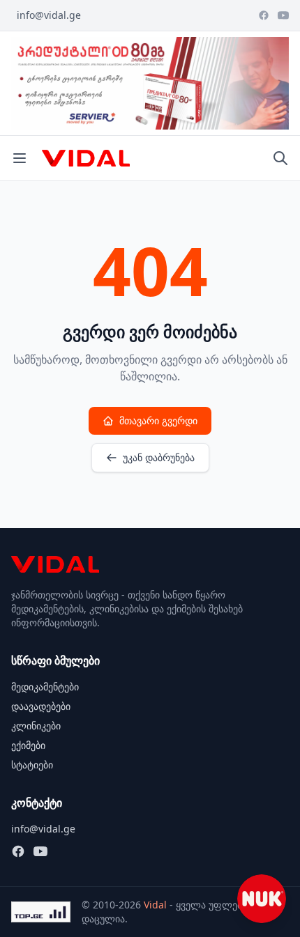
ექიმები (28, 745)
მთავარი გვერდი (158, 420)
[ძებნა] (280, 158)
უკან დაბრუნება (159, 457)
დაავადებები (40, 706)
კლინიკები (36, 725)
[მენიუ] (19, 158)
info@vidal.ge (49, 15)
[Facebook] (263, 15)
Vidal (155, 904)
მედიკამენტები (45, 686)
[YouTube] (283, 15)
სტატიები (32, 764)
